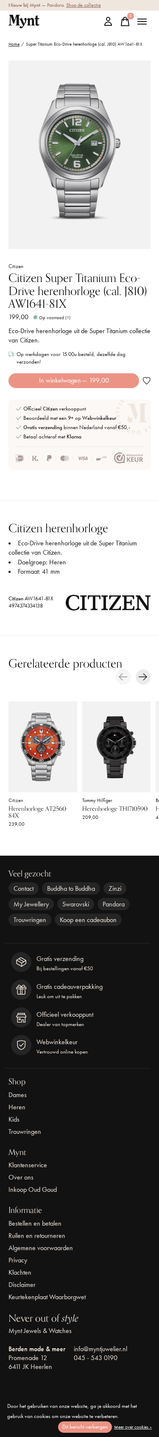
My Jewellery (31, 904)
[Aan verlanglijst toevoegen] (146, 380)
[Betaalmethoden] (61, 458)
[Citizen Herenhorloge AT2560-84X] (42, 746)
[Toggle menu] (142, 21)
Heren (16, 1107)
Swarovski (75, 904)
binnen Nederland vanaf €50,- (76, 427)
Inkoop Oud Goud (32, 1189)
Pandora (114, 904)
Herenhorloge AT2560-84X (38, 812)
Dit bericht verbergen (85, 1426)
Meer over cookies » (133, 1427)
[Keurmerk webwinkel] (128, 458)
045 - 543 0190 (95, 1357)
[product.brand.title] (108, 605)
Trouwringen (30, 919)
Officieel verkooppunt (54, 408)
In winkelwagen (74, 380)
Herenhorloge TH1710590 (115, 809)
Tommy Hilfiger (97, 800)
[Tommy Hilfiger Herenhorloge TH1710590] (116, 746)
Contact (23, 888)
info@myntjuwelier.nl (100, 1348)
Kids (14, 1119)
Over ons (20, 1177)
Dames (17, 1094)
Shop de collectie (83, 5)
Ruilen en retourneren (36, 1235)
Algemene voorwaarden (40, 1247)
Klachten (19, 1272)
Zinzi (115, 888)
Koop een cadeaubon (88, 919)
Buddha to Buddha (71, 888)
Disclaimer (22, 1284)
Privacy (17, 1260)
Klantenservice (27, 1165)
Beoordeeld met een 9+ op (69, 418)
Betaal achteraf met (52, 436)
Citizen (15, 266)
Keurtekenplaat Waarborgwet (47, 1296)
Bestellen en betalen (34, 1223)
